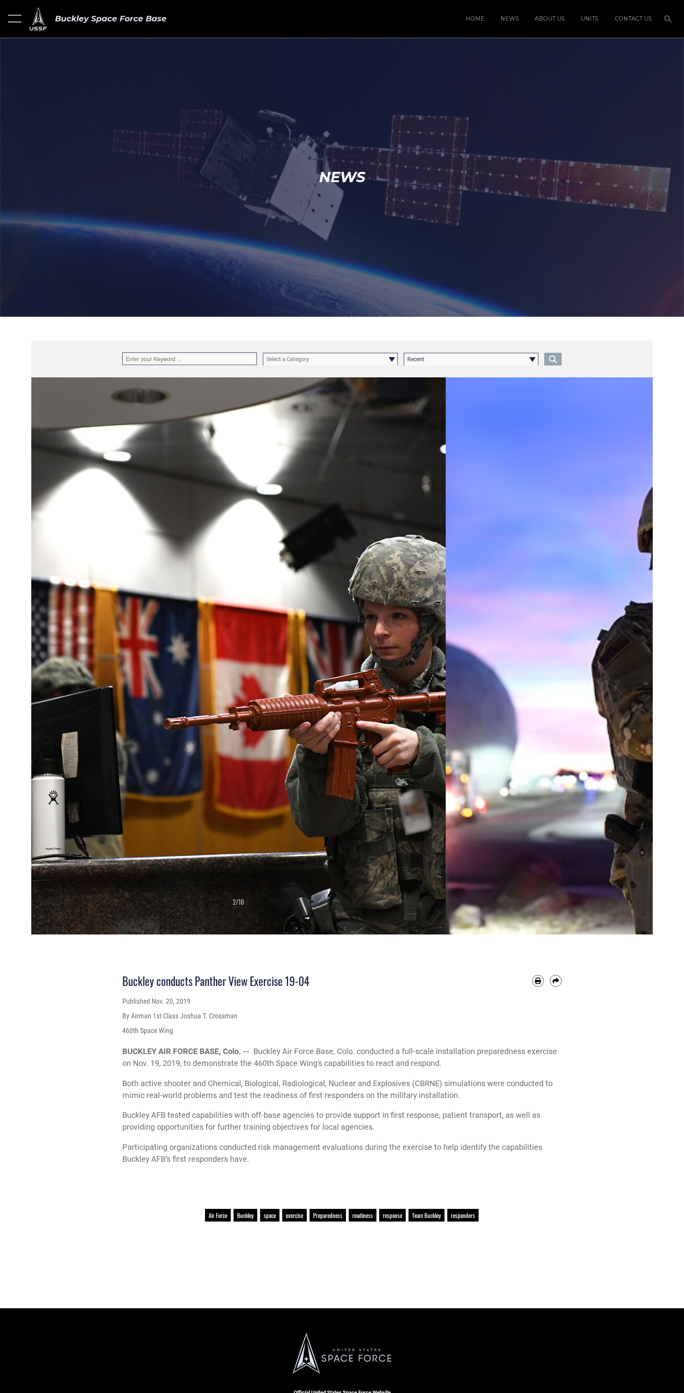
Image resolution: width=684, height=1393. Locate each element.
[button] (13, 19)
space (270, 1215)
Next (425, 655)
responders (463, 1215)
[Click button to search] (553, 359)
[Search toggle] (669, 19)
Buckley (245, 1215)
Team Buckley (426, 1215)
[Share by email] (556, 981)
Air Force (218, 1215)
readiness (362, 1215)
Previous (52, 655)
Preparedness (327, 1215)
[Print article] (538, 981)
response (392, 1215)
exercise (294, 1215)
